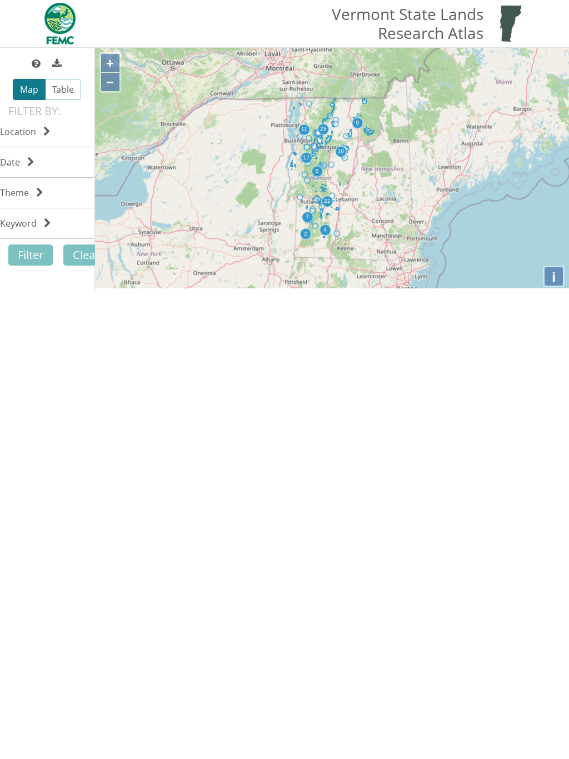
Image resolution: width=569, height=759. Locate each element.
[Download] (57, 64)
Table (63, 89)
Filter (30, 254)
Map (29, 89)
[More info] (37, 64)
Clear (86, 254)
